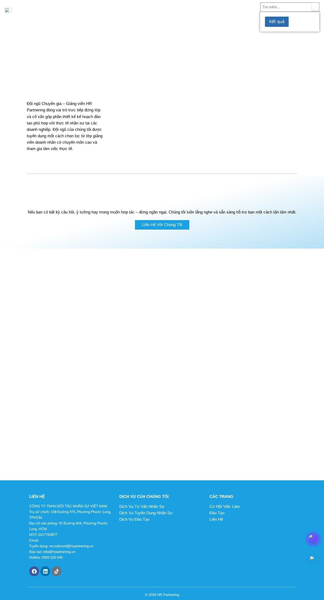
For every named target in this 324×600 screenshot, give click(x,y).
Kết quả (276, 21)
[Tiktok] (56, 571)
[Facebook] (34, 571)
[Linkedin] (45, 571)
